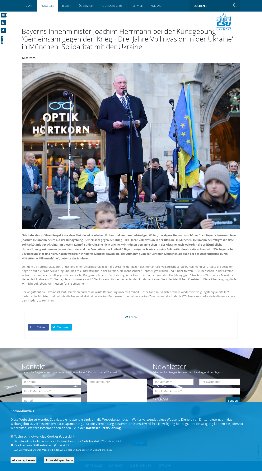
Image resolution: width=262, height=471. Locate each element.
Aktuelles (47, 5)
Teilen (132, 317)
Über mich (86, 5)
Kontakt (156, 5)
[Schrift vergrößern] (3, 30)
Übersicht (67, 436)
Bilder (66, 5)
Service (138, 5)
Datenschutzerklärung (103, 428)
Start (29, 5)
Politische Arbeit (113, 5)
